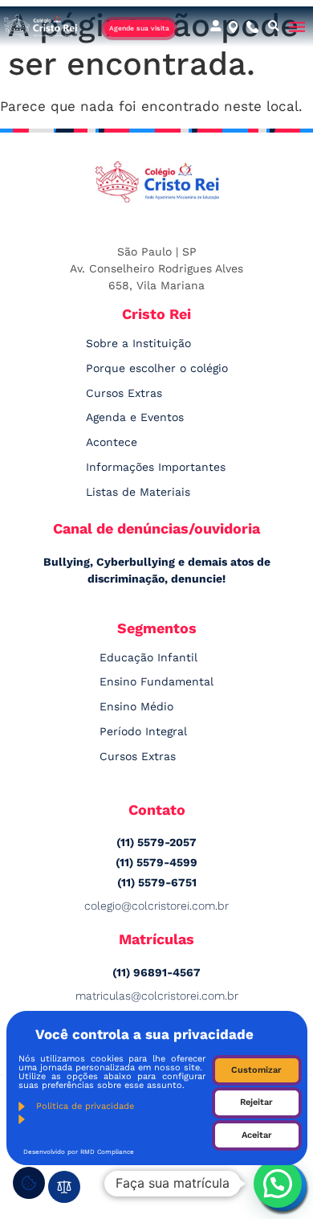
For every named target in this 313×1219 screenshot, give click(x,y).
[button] (274, 27)
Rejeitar (256, 1102)
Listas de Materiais (138, 491)
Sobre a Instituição (138, 343)
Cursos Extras (124, 393)
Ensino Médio (136, 706)
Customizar (256, 1070)
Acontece (111, 442)
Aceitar (257, 1135)
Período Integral (143, 731)
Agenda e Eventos (135, 417)
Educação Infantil (148, 657)
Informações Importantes (156, 466)
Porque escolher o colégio (157, 368)
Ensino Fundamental (156, 681)
